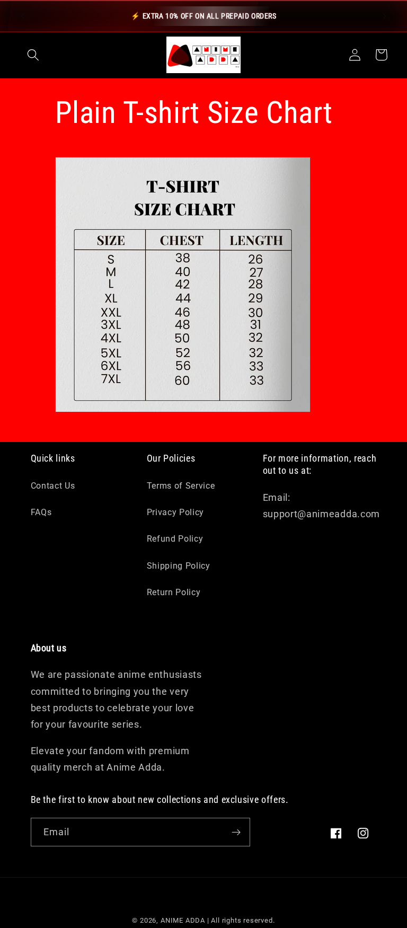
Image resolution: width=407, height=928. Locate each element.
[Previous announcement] (22, 16)
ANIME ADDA (183, 920)
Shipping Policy (178, 566)
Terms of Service (181, 486)
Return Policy (174, 592)
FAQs (41, 512)
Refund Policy (175, 539)
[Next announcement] (384, 16)
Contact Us (53, 486)
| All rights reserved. (241, 920)
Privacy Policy (176, 512)
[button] (33, 54)
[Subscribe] (236, 832)
